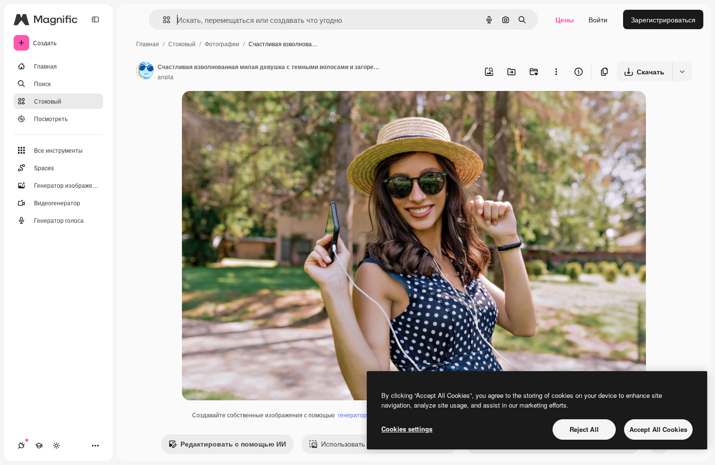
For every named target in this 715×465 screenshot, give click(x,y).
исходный (247, 110)
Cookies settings (406, 428)
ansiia (166, 76)
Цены (564, 19)
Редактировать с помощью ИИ (233, 443)
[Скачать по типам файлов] (682, 71)
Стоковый (182, 43)
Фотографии (222, 43)
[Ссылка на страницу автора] (145, 71)
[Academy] (39, 445)
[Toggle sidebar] (95, 19)
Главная (147, 43)
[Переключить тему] (56, 445)
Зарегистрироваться (663, 19)
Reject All (584, 429)
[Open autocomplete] (162, 19)
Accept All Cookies (658, 429)
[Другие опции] (556, 71)
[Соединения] (21, 445)
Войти (598, 19)
